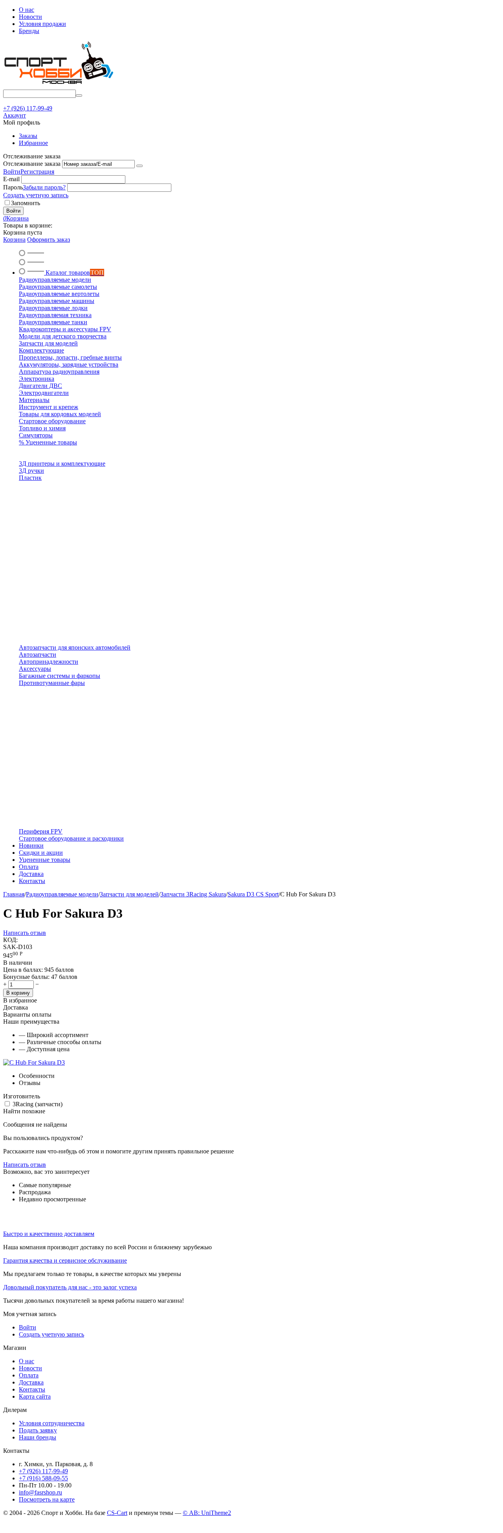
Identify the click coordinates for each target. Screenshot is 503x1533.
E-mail (11, 179)
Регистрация (37, 171)
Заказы (28, 135)
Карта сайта (35, 1396)
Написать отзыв (24, 932)
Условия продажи (42, 23)
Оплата (29, 1375)
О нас (26, 9)
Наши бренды (37, 1437)
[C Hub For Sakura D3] (34, 1062)
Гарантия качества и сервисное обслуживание (65, 1260)
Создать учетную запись (35, 195)
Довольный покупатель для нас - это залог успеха (70, 1287)
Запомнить (25, 203)
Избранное (33, 143)
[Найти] (79, 95)
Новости (30, 16)
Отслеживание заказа (32, 163)
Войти (11, 171)
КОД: (10, 939)
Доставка (31, 1382)
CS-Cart (117, 1512)
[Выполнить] (139, 166)
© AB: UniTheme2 (207, 1512)
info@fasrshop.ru (40, 1492)
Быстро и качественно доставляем (48, 1233)
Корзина (14, 239)
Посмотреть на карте (47, 1499)
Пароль (13, 187)
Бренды (29, 31)
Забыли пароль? (44, 187)
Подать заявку (38, 1430)
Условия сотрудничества (51, 1423)
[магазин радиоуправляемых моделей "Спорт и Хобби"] (58, 86)
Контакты (32, 1389)
